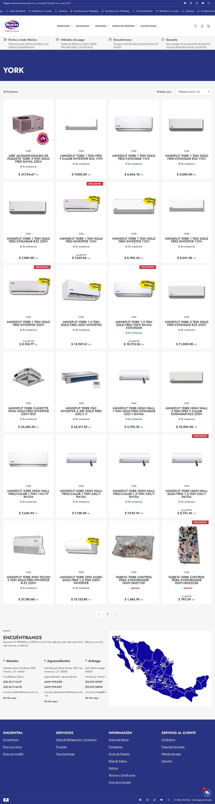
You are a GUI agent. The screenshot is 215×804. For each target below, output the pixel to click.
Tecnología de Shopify (202, 799)
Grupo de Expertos (119, 754)
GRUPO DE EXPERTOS (123, 26)
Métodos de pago (171, 754)
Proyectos (61, 747)
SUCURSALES (82, 26)
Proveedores (115, 747)
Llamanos (61, 11)
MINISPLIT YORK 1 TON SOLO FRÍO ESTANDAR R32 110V (186, 157)
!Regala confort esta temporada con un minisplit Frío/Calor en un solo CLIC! (37, 3)
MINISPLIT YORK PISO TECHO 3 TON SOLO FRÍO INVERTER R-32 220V (28, 580)
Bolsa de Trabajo (118, 761)
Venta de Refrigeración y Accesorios (76, 740)
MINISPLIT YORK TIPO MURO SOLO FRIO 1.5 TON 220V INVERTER (81, 580)
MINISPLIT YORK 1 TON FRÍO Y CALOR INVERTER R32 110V (81, 157)
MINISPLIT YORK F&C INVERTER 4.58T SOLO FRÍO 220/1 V (81, 411)
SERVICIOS (100, 26)
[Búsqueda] (195, 26)
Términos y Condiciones (122, 775)
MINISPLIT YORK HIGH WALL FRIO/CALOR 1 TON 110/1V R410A (28, 494)
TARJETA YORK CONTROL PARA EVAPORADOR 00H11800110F (134, 580)
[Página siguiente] (115, 614)
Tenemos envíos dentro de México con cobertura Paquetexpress (28, 45)
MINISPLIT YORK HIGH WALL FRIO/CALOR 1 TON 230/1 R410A (81, 494)
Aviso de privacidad (120, 782)
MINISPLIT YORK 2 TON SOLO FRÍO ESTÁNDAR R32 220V (186, 323)
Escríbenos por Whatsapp (84, 11)
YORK (28, 151)
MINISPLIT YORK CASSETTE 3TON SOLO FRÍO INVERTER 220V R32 (28, 411)
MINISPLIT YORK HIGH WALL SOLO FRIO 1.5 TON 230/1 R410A (187, 494)
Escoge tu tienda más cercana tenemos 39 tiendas (136, 45)
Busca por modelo (13, 754)
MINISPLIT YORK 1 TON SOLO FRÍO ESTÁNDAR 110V (133, 157)
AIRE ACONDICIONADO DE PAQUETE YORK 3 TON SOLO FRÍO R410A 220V (28, 158)
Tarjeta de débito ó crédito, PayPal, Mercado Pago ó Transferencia (79, 45)
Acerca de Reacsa (119, 740)
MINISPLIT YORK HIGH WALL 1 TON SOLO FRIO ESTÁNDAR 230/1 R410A (133, 411)
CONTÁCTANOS (148, 26)
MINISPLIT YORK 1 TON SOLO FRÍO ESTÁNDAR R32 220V (28, 240)
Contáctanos (168, 740)
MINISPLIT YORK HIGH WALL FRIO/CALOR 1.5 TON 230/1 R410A (134, 494)
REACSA (186, 799)
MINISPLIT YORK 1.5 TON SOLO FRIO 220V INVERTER (81, 323)
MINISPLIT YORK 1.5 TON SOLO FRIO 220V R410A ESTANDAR (134, 325)
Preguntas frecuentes (173, 747)
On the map (9, 698)
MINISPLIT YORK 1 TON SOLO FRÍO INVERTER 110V (81, 240)
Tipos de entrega (65, 754)
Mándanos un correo (40, 11)
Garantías (166, 761)
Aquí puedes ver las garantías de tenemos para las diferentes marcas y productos (188, 45)
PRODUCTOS (63, 26)
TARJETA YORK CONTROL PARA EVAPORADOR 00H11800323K (186, 580)
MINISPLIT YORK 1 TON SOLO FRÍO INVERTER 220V (28, 323)
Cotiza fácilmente (16, 11)
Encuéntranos (10, 740)
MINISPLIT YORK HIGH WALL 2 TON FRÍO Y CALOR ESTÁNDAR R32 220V (187, 411)
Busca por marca (12, 747)
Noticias (113, 768)
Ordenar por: (164, 91)
